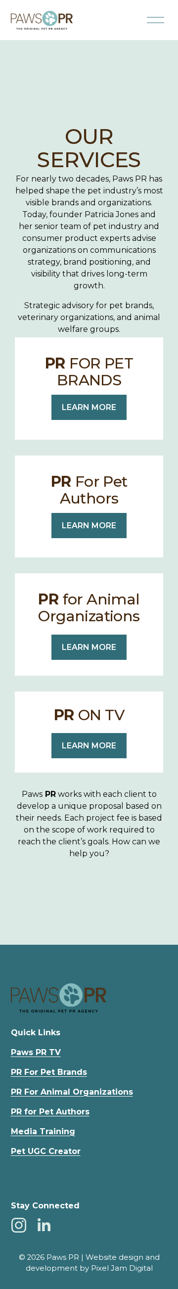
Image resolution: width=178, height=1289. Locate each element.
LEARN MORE (89, 407)
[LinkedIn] (43, 1225)
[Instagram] (19, 1225)
